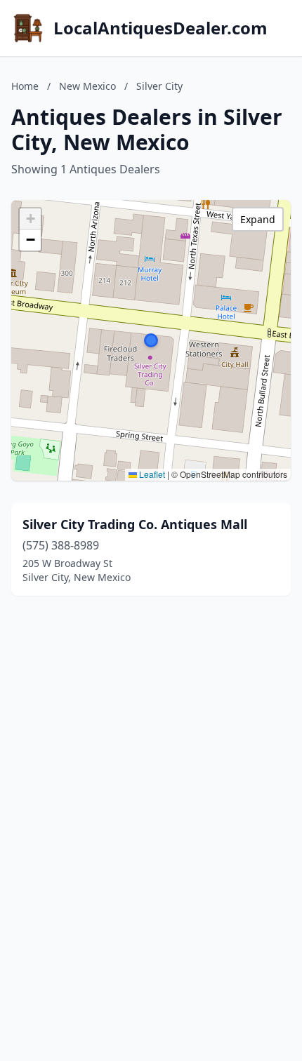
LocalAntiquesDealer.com (160, 28)
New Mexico (87, 86)
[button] (151, 340)
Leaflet (151, 474)
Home (25, 86)
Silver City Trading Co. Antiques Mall (134, 524)
